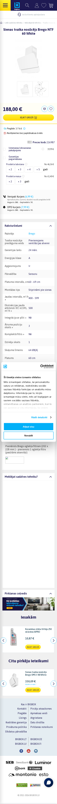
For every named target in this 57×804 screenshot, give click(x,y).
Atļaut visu (28, 426)
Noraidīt (28, 435)
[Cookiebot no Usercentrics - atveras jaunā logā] (41, 367)
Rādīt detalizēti (39, 417)
